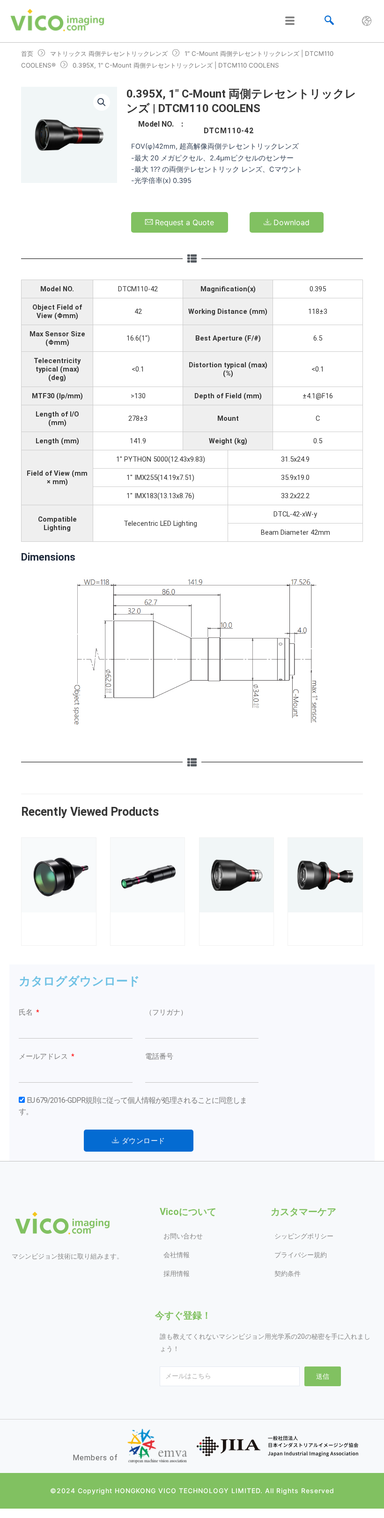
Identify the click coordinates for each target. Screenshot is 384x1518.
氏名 (27, 1012)
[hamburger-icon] (289, 21)
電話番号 (159, 1056)
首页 (27, 53)
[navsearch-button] (329, 21)
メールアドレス (44, 1056)
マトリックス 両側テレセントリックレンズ (109, 53)
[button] (101, 102)
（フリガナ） (166, 1012)
